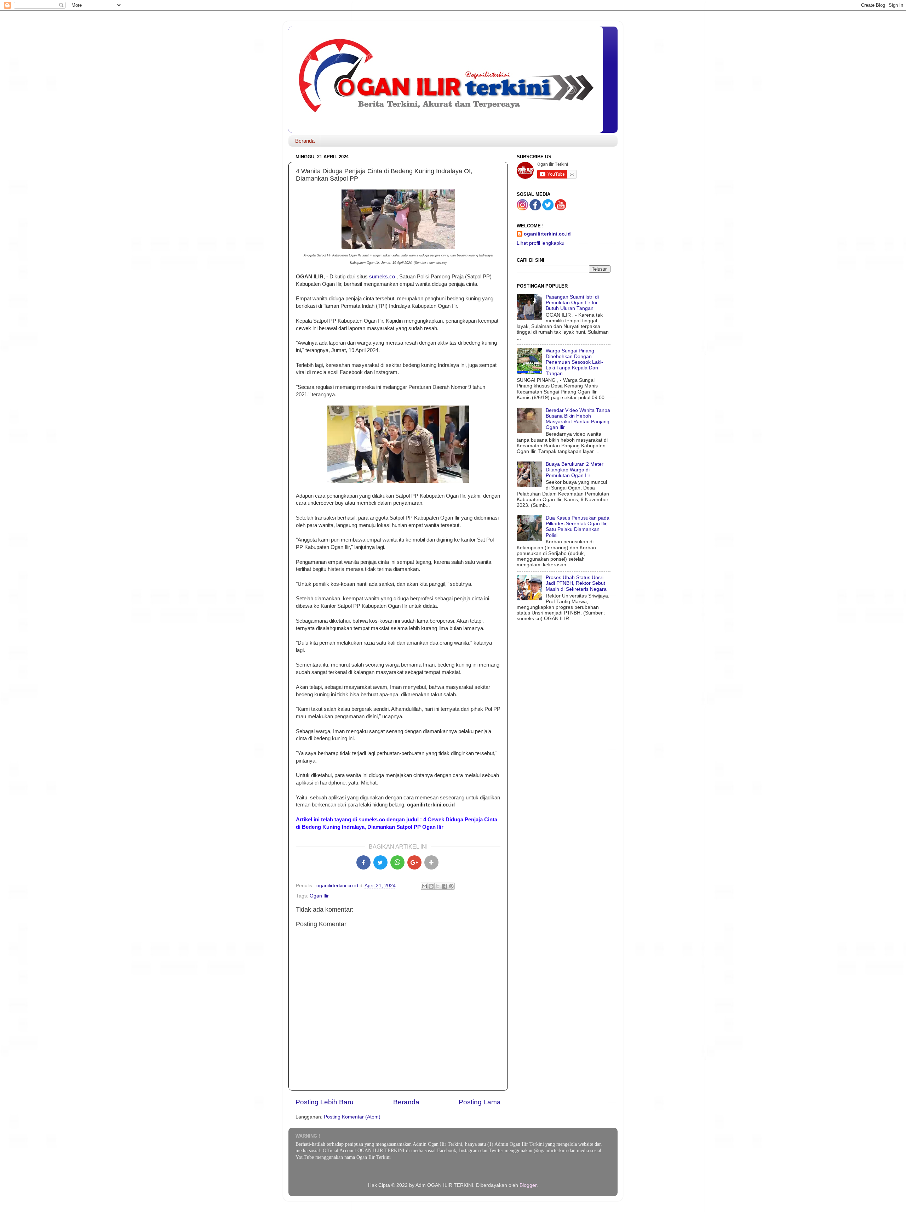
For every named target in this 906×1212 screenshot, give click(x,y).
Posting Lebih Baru (325, 1102)
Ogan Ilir (319, 896)
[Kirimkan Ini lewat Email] (424, 886)
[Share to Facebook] (363, 862)
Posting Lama (480, 1102)
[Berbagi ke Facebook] (444, 886)
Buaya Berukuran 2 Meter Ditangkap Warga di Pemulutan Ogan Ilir (574, 469)
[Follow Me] (522, 208)
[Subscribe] (560, 208)
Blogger (528, 1185)
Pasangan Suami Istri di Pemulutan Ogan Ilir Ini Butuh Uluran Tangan (572, 302)
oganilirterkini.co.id (547, 234)
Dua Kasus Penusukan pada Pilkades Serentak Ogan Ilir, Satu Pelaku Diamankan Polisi (577, 526)
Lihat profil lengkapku (540, 243)
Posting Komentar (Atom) (352, 1117)
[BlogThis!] (431, 886)
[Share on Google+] (414, 862)
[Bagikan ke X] (380, 862)
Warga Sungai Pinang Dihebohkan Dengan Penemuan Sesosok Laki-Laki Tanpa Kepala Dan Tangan (574, 362)
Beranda (305, 141)
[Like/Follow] (535, 208)
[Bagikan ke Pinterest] (451, 886)
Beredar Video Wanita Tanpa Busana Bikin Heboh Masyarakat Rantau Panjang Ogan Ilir (578, 419)
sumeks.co (382, 276)
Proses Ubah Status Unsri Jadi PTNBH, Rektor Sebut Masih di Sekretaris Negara (576, 583)
